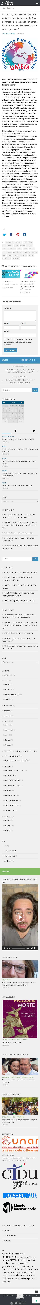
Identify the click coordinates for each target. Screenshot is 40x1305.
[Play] (4, 948)
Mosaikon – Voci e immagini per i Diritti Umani (19, 1225)
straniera (31, 255)
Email (23, 323)
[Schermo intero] (35, 948)
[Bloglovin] (37, 360)
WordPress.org (9, 861)
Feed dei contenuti (10, 851)
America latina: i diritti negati (14, 770)
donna (4, 245)
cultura (33, 1257)
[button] (20, 917)
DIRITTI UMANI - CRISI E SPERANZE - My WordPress (20, 522)
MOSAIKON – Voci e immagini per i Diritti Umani (19, 751)
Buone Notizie (10, 775)
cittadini (28, 1257)
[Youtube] (33, 360)
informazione (21, 1269)
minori (4, 252)
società (17, 255)
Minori (7, 831)
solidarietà (24, 255)
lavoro (10, 1272)
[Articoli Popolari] (15, 431)
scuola (11, 1279)
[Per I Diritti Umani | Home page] (9, 3)
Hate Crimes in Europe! (12, 780)
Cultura (6, 680)
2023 (5, 422)
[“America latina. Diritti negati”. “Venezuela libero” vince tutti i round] (20, 1066)
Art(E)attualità (8, 675)
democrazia (18, 242)
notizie (22, 1275)
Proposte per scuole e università (16, 760)
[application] (20, 917)
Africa (7, 725)
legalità (20, 249)
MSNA (9, 252)
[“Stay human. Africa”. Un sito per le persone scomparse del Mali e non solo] (20, 1106)
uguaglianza (16, 258)
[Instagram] (30, 360)
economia (13, 1263)
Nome (6, 323)
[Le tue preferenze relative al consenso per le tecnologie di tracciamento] (36, 1301)
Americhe (8, 730)
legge (18, 1272)
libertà (22, 1272)
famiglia (22, 1263)
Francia (16, 245)
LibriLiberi (8, 790)
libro (26, 1272)
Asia (6, 735)
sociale (15, 1279)
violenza (4, 1282)
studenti (4, 258)
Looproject (20, 1298)
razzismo (34, 252)
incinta (4, 249)
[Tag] (33, 431)
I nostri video (8, 706)
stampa (27, 1278)
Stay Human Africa (11, 805)
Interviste (7, 711)
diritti (13, 1260)
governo (22, 245)
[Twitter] (26, 360)
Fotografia (8, 689)
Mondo (11, 8)
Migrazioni (7, 716)
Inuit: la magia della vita (25, 533)
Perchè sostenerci (10, 1236)
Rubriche (7, 766)
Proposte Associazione (11, 756)
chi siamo (7, 1231)
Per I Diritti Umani (9, 33)
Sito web (6, 331)
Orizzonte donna (10, 795)
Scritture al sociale (8, 437)
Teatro (7, 699)
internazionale (12, 249)
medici (25, 249)
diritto (3, 1263)
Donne (7, 821)
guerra (4, 1269)
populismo (27, 252)
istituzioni (5, 1272)
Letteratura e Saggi (11, 694)
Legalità (5, 8)
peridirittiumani (17, 252)
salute (4, 255)
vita (9, 1282)
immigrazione (11, 1269)
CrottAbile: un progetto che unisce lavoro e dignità (18, 439)
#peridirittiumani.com (11, 1253)
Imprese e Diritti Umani (12, 785)
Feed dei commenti (10, 856)
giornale (27, 1263)
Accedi (6, 846)
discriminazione (27, 242)
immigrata (29, 245)
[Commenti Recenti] (24, 431)
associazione (9, 242)
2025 (20, 422)
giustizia (24, 1266)
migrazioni (5, 1275)
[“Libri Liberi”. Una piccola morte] (20, 1019)
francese (10, 245)
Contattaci (7, 1241)
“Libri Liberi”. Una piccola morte (12, 1043)
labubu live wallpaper (11, 538)
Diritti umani (30, 1260)
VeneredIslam (10, 810)
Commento (7, 308)
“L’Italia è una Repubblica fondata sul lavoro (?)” (17, 486)
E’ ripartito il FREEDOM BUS (21, 517)
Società (4, 458)
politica (5, 1278)
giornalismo (7, 1266)
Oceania (8, 745)
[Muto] (32, 948)
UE (10, 258)
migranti (31, 249)
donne (8, 1263)
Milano (10, 1275)
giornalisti (16, 1266)
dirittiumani (21, 1260)
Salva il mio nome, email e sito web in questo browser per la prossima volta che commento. (18, 342)
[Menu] (37, 3)
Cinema (7, 684)
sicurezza (10, 255)
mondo (16, 1275)
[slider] (18, 948)
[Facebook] (22, 360)
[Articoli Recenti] (6, 431)
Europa (7, 740)
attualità (21, 1257)
